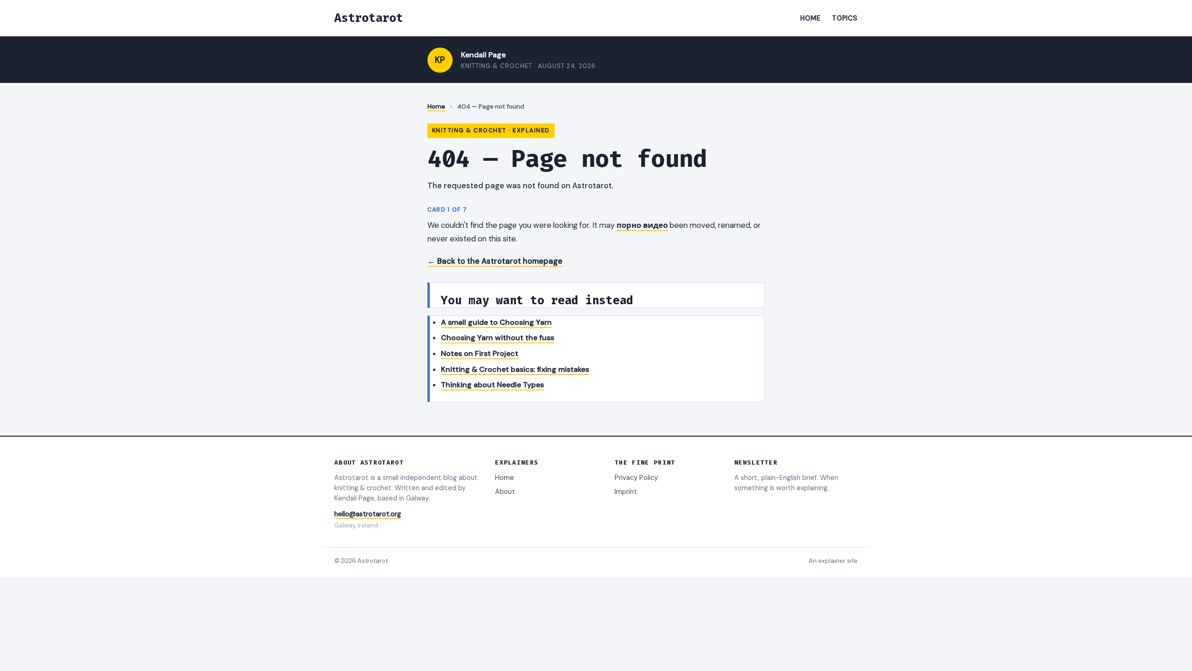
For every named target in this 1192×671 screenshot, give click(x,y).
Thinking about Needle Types (492, 385)
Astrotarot (368, 18)
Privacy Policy (636, 477)
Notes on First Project (479, 353)
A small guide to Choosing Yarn (496, 322)
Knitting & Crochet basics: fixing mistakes (515, 369)
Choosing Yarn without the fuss (497, 337)
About (505, 491)
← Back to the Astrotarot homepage (494, 261)
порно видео (642, 225)
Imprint (626, 491)
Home (810, 18)
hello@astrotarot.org (367, 514)
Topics (845, 18)
